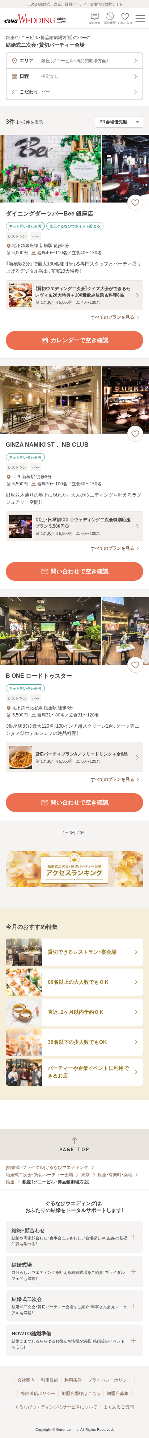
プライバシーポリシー (109, 1380)
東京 (85, 1174)
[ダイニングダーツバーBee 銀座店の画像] (74, 169)
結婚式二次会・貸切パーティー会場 (39, 1174)
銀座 (10, 1181)
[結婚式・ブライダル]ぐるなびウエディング (47, 1167)
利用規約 (49, 1380)
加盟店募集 (117, 1393)
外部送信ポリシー (38, 1393)
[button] (74, 1237)
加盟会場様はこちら (81, 1393)
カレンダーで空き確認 (79, 340)
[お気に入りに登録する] (135, 202)
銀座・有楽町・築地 (115, 1174)
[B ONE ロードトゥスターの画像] (74, 631)
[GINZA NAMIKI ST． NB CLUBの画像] (74, 400)
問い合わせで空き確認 (79, 571)
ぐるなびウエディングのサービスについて (56, 1406)
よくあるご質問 (118, 1406)
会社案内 (26, 1380)
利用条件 (73, 1380)
